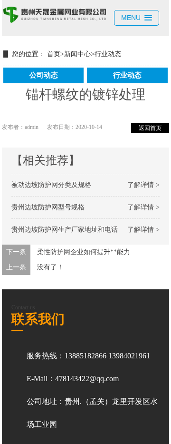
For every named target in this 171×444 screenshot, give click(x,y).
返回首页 (150, 128)
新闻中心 (77, 54)
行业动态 (108, 54)
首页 (53, 54)
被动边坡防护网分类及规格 (51, 184)
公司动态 (43, 75)
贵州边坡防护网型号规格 (48, 207)
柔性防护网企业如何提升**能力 (83, 252)
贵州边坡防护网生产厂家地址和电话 (64, 229)
